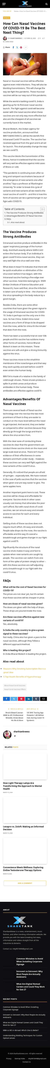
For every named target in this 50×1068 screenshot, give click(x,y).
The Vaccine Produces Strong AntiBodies (25, 212)
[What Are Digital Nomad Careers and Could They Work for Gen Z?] (8, 986)
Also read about (18, 222)
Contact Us (27, 1062)
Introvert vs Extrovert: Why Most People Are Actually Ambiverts (29, 974)
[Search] (46, 4)
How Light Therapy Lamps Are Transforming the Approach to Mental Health (22, 786)
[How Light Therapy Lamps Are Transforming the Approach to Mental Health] (25, 766)
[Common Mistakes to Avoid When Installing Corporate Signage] (8, 961)
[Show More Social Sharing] (26, 47)
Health (6, 18)
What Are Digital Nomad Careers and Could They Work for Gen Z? (30, 987)
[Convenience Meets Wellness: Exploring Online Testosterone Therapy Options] (25, 850)
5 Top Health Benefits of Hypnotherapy (22, 676)
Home (16, 11)
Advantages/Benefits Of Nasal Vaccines (24, 215)
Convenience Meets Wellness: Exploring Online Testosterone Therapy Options (23, 869)
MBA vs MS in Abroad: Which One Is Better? (21, 1030)
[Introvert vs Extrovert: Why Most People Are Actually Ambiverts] (8, 974)
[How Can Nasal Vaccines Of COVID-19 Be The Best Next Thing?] (25, 64)
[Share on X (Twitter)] (17, 47)
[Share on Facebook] (13, 47)
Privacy (8, 1058)
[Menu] (4, 4)
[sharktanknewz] (25, 4)
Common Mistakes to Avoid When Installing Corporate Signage (29, 961)
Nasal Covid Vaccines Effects (15, 689)
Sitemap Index (20, 1058)
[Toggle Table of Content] (41, 209)
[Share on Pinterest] (21, 47)
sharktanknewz (16, 38)
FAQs (8, 219)
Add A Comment (25, 883)
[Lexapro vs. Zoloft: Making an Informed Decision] (25, 810)
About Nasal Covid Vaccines (14, 685)
